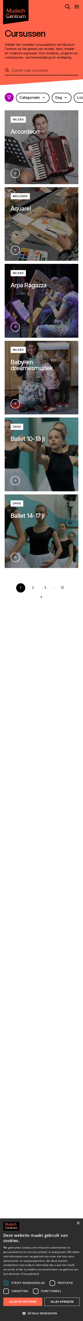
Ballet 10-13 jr (28, 438)
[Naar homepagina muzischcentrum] (16, 12)
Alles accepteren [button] (22, 1302)
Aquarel (21, 208)
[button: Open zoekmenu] (67, 6)
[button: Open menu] (76, 6)
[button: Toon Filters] (9, 97)
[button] (41, 1313)
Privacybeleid (30, 1274)
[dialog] (41, 1269)
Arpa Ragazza (28, 285)
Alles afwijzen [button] (62, 1302)
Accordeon (25, 131)
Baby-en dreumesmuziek (32, 365)
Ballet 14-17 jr (28, 515)
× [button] (78, 1223)
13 (62, 587)
